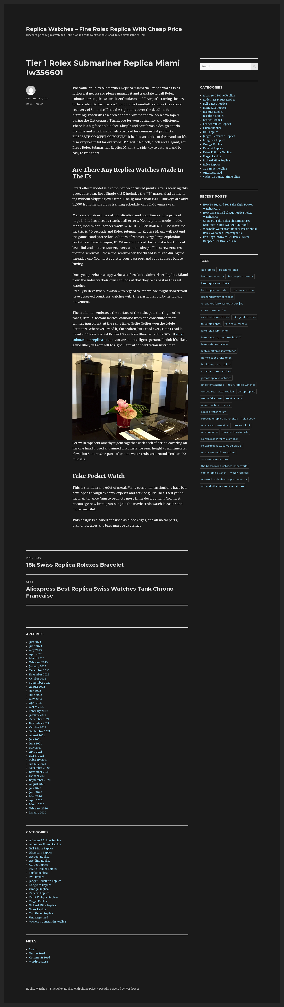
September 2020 (40, 780)
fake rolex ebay (211, 323)
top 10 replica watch (213, 472)
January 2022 (37, 715)
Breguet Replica (39, 856)
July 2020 (35, 788)
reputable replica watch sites (219, 418)
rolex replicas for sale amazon (220, 438)
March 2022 (36, 707)
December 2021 (39, 719)
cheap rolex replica (213, 310)
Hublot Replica (38, 873)
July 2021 (35, 739)
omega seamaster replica (217, 391)
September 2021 (39, 731)
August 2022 (37, 686)
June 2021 (35, 743)
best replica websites (214, 290)
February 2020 (38, 808)
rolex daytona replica (214, 425)
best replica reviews (240, 276)
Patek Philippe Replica (43, 897)
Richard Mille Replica (42, 905)
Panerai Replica (39, 893)
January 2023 (37, 666)
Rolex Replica (34, 103)
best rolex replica (243, 290)
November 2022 (39, 674)
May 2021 (35, 747)
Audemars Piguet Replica (45, 844)
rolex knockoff (241, 425)
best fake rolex (228, 269)
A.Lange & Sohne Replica (45, 840)
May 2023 (35, 650)
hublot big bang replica (215, 364)
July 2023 (35, 642)
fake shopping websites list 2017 (221, 337)
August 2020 (37, 784)
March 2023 (36, 658)
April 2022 (35, 703)
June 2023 (35, 646)
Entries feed (37, 953)
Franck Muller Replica (43, 869)
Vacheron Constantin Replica (47, 921)
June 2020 (35, 792)
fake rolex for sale (236, 323)
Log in (33, 949)
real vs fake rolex (211, 398)
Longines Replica (40, 885)
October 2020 (37, 776)
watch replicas (239, 472)
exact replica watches (215, 317)
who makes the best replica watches (224, 479)
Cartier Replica (38, 864)
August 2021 (37, 735)
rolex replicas (209, 432)
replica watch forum (213, 411)
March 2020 (36, 804)
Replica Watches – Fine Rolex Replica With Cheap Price (104, 29)
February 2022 (38, 711)
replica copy (234, 398)
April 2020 (36, 800)
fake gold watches (244, 317)
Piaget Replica (38, 901)
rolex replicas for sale (235, 432)
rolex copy (248, 418)
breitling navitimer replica (217, 296)
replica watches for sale (216, 405)
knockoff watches (212, 384)
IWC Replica (36, 877)
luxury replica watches (241, 384)
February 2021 (38, 759)
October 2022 (37, 678)
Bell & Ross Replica (41, 848)
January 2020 (37, 812)
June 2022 (35, 695)
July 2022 (35, 690)
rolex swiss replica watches (218, 452)
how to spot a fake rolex (216, 357)
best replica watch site (215, 283)
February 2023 (38, 662)
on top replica (246, 391)
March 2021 (36, 755)
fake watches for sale (214, 344)
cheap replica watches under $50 (222, 303)
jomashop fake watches (216, 377)
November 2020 (39, 772)
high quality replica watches (218, 350)
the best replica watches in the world (224, 465)
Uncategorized (38, 917)
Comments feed (39, 957)
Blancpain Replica (40, 852)
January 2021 (37, 764)
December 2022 (39, 670)
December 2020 (39, 768)
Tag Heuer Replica (41, 913)
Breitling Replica (39, 860)
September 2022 (39, 682)
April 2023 (35, 654)
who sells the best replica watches (222, 486)
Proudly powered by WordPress (119, 988)
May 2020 (35, 796)
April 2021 (35, 751)
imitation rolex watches (215, 371)
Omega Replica (39, 889)
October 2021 (37, 727)
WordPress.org (38, 961)
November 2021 (39, 723)
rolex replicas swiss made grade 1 (221, 445)
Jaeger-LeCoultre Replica (45, 881)
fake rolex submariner (215, 330)
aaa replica (208, 269)
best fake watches (212, 276)
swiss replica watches (214, 459)
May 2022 (35, 699)
